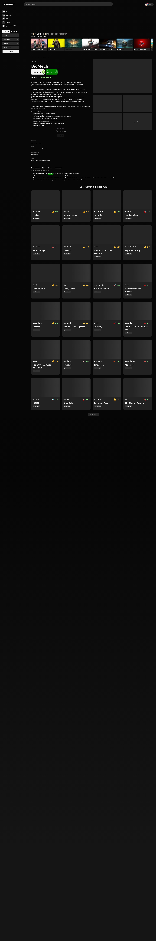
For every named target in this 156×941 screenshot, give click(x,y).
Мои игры (37, 218)
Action (33, 149)
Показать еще (93, 414)
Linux (40, 143)
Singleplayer (34, 160)
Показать (10, 51)
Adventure (39, 149)
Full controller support (44, 160)
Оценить (60, 135)
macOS (36, 143)
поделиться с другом (45, 77)
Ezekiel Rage (34, 154)
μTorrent (50, 173)
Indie (43, 149)
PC (32, 143)
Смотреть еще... (45, 36)
